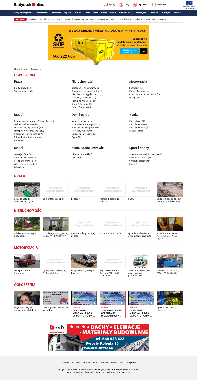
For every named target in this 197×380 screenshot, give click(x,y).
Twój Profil (131, 362)
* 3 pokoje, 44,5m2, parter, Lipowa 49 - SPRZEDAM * (55, 234)
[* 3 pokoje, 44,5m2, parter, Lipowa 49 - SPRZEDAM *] (55, 224)
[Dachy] (141, 189)
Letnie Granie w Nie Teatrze (121, 19)
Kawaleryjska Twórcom (99, 19)
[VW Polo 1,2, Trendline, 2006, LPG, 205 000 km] (170, 261)
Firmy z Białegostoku (23, 13)
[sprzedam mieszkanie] (113, 224)
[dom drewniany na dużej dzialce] (84, 224)
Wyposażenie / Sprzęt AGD (84, 124)
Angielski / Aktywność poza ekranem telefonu (25, 308)
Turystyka (165, 13)
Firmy (127, 5)
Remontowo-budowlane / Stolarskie (31, 121)
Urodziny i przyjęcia (23, 161)
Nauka (113, 13)
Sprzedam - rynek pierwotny (85, 91)
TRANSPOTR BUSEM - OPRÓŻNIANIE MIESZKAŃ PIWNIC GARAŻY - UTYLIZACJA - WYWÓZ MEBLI (112, 313)
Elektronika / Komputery (84, 127)
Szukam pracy (20, 91)
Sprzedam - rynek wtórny (84, 88)
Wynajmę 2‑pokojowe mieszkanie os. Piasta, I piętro (168, 236)
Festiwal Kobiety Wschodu (144, 19)
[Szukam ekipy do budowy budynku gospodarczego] (170, 189)
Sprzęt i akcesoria (138, 161)
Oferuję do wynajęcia (82, 94)
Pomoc (114, 362)
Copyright (99, 369)
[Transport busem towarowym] (27, 261)
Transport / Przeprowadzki (27, 130)
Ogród (75, 137)
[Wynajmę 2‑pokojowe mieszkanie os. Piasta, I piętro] (170, 224)
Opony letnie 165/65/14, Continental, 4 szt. (54, 271)
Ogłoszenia (143, 5)
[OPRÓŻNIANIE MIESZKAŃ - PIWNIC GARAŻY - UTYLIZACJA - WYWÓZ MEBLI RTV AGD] (84, 298)
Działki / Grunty (79, 107)
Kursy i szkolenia (137, 127)
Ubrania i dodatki (80, 154)
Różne (17, 140)
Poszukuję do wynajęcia (83, 97)
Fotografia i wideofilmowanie (28, 137)
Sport (87, 13)
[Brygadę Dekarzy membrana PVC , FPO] (27, 189)
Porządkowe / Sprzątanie (26, 127)
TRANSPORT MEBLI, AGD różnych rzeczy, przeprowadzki (139, 273)
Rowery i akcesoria (138, 157)
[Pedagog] (84, 189)
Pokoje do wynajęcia (81, 101)
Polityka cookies (86, 369)
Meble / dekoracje (80, 121)
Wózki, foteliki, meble (24, 164)
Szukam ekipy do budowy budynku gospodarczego (169, 200)
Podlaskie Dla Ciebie (47, 19)
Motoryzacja (142, 13)
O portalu (65, 362)
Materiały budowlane (82, 130)
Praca (95, 13)
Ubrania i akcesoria (23, 157)
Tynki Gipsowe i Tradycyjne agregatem (55, 308)
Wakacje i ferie (21, 154)
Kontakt (104, 362)
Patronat (86, 362)
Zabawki (18, 167)
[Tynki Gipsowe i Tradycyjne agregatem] (55, 298)
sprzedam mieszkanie (110, 233)
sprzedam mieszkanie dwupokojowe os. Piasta (139, 234)
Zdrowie (154, 13)
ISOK (122, 362)
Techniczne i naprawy (24, 124)
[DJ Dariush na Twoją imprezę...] (170, 298)
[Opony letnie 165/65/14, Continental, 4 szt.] (55, 261)
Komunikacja (162, 5)
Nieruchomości (126, 13)
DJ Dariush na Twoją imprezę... (166, 308)
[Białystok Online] (29, 5)
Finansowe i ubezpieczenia (27, 134)
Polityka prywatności (67, 369)
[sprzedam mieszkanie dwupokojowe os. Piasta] (141, 224)
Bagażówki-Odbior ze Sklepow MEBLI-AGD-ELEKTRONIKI (110, 273)
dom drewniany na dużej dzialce (83, 234)
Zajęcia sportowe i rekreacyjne (144, 154)
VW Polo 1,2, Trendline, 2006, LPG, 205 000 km (168, 271)
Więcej (176, 13)
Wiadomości (42, 13)
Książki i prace (136, 130)
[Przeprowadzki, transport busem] (84, 261)
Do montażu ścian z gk (53, 199)
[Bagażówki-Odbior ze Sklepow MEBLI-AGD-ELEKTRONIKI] (113, 261)
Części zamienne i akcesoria (143, 94)
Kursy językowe (136, 124)
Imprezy (112, 5)
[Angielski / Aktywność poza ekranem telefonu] (27, 298)
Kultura (78, 13)
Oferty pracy (20, 88)
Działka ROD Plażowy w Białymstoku (25, 234)
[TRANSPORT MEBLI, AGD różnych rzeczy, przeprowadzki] (141, 261)
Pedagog (75, 199)
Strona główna (20, 69)
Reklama (76, 362)
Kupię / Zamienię (80, 104)
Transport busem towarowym (22, 271)
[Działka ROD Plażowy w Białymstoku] (27, 224)
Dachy (131, 199)
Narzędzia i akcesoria (82, 134)
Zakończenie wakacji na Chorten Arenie (72, 19)
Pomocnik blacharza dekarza (109, 200)
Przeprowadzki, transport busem (83, 271)
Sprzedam (134, 88)
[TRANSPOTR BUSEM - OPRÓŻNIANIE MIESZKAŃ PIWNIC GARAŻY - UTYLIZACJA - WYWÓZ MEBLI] (112, 298)
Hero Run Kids (162, 19)
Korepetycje (135, 121)
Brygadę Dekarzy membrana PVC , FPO (24, 200)
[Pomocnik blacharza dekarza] (113, 189)
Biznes (104, 13)
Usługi (132, 97)
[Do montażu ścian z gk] (55, 189)
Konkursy (33, 19)
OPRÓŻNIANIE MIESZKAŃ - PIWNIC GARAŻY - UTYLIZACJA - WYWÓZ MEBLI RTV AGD (83, 313)
